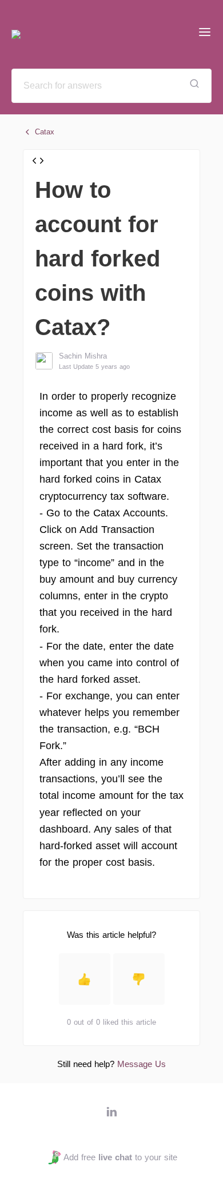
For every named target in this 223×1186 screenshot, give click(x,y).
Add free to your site (120, 1157)
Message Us (141, 1064)
